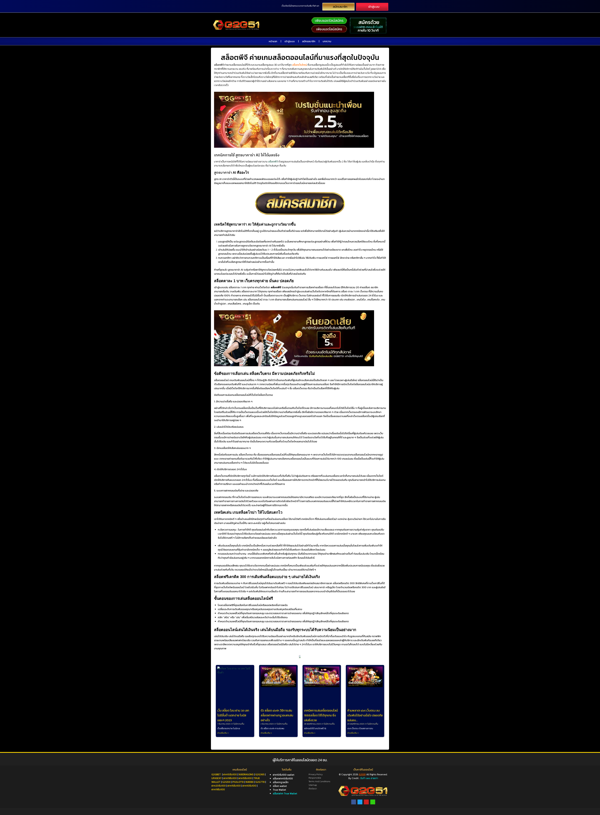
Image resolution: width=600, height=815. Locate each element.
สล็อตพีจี (273, 161)
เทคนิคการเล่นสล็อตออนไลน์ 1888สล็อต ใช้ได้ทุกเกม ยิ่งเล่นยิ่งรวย (321, 715)
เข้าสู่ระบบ (290, 41)
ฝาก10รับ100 (230, 774)
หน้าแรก (273, 41)
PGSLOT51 (238, 782)
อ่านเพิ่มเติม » (223, 733)
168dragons (246, 774)
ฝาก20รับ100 (218, 785)
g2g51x (226, 782)
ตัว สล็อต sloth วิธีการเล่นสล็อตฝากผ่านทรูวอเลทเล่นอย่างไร (277, 715)
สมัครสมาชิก (308, 41)
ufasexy (216, 778)
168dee (249, 782)
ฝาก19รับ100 (230, 778)
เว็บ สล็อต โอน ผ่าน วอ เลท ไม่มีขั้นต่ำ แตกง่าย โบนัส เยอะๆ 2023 (233, 715)
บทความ (327, 41)
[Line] (372, 802)
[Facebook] (353, 802)
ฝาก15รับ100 (245, 778)
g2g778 (260, 782)
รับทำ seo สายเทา (369, 778)
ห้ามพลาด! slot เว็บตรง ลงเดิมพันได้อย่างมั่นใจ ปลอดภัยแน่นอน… (365, 715)
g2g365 (259, 774)
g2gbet (216, 774)
